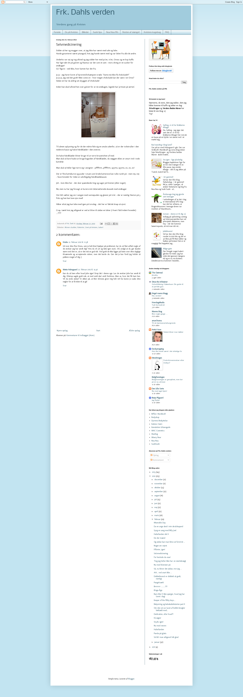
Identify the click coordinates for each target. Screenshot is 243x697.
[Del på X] (111, 223)
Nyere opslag (62, 330)
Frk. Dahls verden (85, 13)
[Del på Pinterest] (116, 223)
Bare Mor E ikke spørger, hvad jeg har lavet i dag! (169, 595)
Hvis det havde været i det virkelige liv (167, 351)
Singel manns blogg (160, 293)
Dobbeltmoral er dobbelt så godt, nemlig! (167, 577)
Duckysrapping (158, 349)
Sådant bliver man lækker (173, 332)
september (158, 491)
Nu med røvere (160, 625)
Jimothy (155, 275)
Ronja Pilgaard (157, 398)
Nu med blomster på (162, 565)
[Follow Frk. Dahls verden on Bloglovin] (161, 72)
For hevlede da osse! (162, 557)
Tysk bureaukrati (158, 305)
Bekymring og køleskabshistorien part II (169, 604)
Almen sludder (70, 227)
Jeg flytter (156, 400)
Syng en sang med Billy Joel (165, 530)
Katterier (80, 227)
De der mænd (159, 538)
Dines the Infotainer (160, 282)
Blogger (131, 679)
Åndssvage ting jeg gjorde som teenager (173, 195)
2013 (154, 472)
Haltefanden (159, 629)
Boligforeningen (158, 377)
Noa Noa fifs (112, 32)
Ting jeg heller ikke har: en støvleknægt (170, 561)
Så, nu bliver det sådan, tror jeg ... (168, 569)
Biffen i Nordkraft (158, 414)
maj (156, 507)
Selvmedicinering (161, 553)
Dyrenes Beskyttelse (159, 420)
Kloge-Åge (158, 590)
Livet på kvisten (91, 227)
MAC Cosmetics (157, 430)
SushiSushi (155, 444)
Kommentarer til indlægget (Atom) (80, 335)
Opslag (155, 455)
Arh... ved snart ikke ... (163, 572)
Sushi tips (97, 32)
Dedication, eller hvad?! (163, 614)
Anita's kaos (156, 329)
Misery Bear (156, 437)
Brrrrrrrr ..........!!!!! (160, 586)
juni (156, 503)
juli (155, 499)
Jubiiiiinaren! (168, 231)
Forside (57, 32)
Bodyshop (155, 417)
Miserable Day (160, 522)
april (156, 511)
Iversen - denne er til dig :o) (174, 214)
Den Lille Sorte (158, 388)
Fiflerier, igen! (159, 549)
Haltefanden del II (161, 534)
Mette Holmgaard (70, 269)
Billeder (85, 32)
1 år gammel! (168, 177)
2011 (154, 647)
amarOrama (157, 320)
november (158, 483)
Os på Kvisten (71, 32)
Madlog (154, 434)
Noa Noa (154, 441)
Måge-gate (167, 248)
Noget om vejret (160, 546)
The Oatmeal (157, 272)
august (157, 495)
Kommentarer (158, 460)
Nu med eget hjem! (159, 391)
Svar (65, 261)
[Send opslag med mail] (101, 223)
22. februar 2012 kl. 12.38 (78, 242)
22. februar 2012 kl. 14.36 (88, 269)
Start (98, 330)
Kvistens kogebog (152, 32)
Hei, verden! (156, 296)
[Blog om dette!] (108, 223)
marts (156, 515)
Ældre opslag (134, 330)
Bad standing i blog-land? (161, 145)
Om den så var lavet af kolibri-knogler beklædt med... (169, 609)
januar (157, 642)
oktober (157, 487)
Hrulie (65, 242)
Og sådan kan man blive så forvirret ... (169, 542)
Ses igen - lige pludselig (172, 160)
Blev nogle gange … (160, 314)
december (158, 479)
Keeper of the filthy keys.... (164, 600)
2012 (154, 476)
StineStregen (157, 358)
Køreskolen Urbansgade (160, 427)
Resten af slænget (131, 32)
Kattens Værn (156, 424)
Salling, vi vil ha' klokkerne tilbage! (174, 126)
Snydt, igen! (158, 622)
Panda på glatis (160, 633)
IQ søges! (157, 618)
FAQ (167, 32)
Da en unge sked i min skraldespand (168, 526)
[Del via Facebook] (114, 223)
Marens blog (157, 311)
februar (157, 519)
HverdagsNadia (158, 302)
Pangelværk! (159, 582)
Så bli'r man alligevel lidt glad (166, 637)
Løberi (100, 227)
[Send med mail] (106, 223)
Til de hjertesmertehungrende (164, 323)
